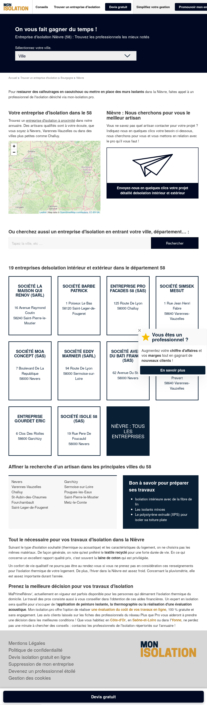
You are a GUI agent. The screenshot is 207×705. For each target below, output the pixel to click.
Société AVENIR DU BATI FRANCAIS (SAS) (128, 355)
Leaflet (43, 212)
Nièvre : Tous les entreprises (128, 431)
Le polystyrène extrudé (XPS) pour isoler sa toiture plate (161, 517)
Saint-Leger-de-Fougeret (30, 507)
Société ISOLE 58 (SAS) (79, 418)
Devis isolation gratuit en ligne (39, 657)
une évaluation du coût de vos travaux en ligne (128, 609)
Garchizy (71, 481)
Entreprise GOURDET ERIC (30, 418)
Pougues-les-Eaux (78, 491)
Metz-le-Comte (75, 502)
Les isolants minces (150, 509)
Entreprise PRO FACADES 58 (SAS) (128, 288)
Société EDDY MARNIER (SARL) (79, 353)
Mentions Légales (26, 643)
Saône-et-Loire (144, 619)
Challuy (17, 491)
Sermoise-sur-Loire (78, 486)
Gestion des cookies (29, 677)
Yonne (176, 619)
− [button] (14, 152)
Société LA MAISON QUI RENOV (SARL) (30, 290)
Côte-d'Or (118, 619)
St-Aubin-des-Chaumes (29, 496)
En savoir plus (172, 370)
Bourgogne (67, 78)
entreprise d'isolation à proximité (50, 120)
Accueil (12, 78)
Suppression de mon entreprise (41, 663)
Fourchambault (23, 502)
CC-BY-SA (94, 212)
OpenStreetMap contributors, (74, 212)
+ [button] (14, 146)
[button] (42, 7)
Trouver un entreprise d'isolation (38, 78)
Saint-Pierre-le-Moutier (81, 496)
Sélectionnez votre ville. (33, 47)
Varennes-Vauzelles (26, 486)
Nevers (17, 481)
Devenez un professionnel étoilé (41, 671)
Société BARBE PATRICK (79, 288)
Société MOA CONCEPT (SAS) (30, 353)
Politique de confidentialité (35, 649)
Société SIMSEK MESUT (177, 288)
